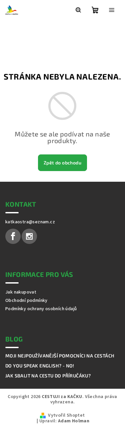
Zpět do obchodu (62, 162)
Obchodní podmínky (26, 300)
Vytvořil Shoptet (66, 415)
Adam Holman (73, 421)
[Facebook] (13, 236)
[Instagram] (29, 236)
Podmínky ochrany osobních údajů (41, 309)
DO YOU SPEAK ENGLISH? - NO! (39, 365)
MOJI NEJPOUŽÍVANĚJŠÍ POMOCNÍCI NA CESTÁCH (59, 355)
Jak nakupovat (20, 292)
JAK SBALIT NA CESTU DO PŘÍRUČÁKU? (48, 375)
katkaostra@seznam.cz (30, 222)
